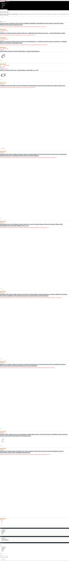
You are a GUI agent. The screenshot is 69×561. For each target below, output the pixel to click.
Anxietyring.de (7, 1)
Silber (2, 6)
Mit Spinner (3, 5)
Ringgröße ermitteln (5, 539)
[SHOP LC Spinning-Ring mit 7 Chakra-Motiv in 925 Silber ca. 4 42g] (3, 77)
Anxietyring (3, 538)
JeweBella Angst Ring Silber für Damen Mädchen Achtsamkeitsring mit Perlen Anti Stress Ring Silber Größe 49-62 (32, 85)
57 (3, 67)
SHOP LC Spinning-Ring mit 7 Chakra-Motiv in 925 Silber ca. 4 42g (19, 70)
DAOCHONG (5, 68)
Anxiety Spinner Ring (5, 30)
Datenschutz (3, 558)
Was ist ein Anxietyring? (5, 540)
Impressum (3, 559)
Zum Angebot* (4, 29)
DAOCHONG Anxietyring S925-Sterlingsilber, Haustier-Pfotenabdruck (20, 51)
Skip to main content (3, 0)
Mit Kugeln (3, 4)
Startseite (1, 542)
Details (1, 29)
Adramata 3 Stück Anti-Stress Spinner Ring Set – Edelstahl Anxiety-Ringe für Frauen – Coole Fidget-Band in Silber (32, 33)
